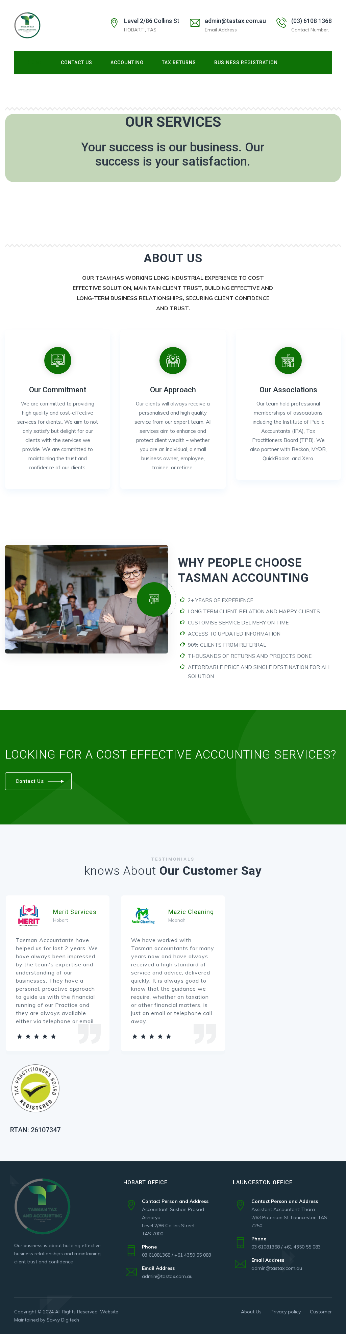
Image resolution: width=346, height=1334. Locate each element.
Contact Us (76, 62)
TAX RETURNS (179, 62)
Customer (321, 1312)
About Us (251, 1312)
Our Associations (288, 390)
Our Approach (173, 390)
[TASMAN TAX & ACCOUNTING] (27, 25)
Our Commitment (57, 390)
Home (35, 62)
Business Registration (246, 62)
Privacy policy (286, 1312)
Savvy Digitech (63, 1320)
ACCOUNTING (127, 62)
